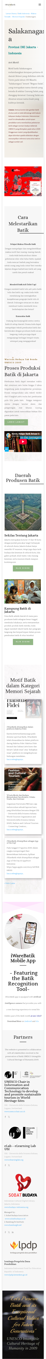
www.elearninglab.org (13, 1160)
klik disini (23, 568)
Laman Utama (11, 14)
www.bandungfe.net (13, 1225)
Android (28, 1021)
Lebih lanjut (16, 422)
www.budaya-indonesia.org (16, 1207)
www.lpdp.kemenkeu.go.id (15, 1275)
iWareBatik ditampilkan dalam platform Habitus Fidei (20, 728)
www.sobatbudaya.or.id (15, 1219)
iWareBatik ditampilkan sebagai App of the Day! (22, 842)
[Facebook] (5, 1117)
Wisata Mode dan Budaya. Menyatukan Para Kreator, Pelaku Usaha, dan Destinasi (21, 797)
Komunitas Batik (23, 316)
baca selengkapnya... (15, 759)
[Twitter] (9, 1117)
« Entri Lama (9, 883)
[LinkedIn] (13, 1232)
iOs (37, 1021)
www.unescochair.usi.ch (14, 1112)
